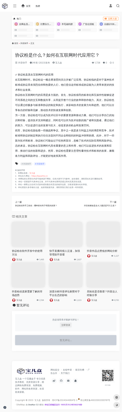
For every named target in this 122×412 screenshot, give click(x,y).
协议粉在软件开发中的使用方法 (27, 252)
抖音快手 (24, 43)
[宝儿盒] (29, 372)
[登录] (110, 6)
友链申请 (67, 369)
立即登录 (65, 325)
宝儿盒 (58, 62)
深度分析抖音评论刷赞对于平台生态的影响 (64, 293)
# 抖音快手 (26, 164)
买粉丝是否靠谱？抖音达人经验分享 (102, 293)
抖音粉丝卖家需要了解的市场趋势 (27, 293)
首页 (16, 43)
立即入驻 (112, 18)
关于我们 (65, 373)
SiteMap (20, 404)
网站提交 (55, 369)
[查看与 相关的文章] (16, 74)
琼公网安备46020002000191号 (95, 400)
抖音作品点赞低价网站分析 (102, 250)
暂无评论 (23, 305)
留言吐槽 (79, 369)
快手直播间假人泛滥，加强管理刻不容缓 (64, 252)
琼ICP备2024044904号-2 (64, 400)
